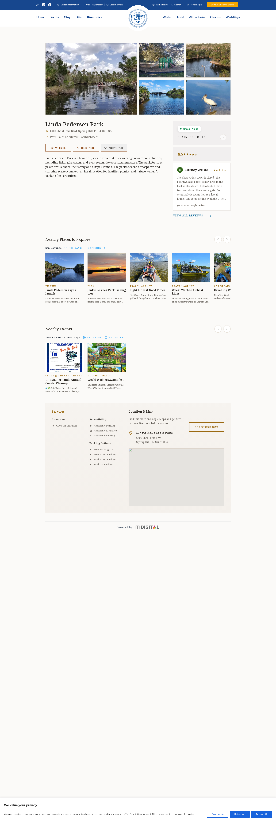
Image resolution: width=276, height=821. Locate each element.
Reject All (239, 814)
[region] (138, 809)
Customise (218, 814)
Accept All (261, 814)
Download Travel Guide (222, 5)
